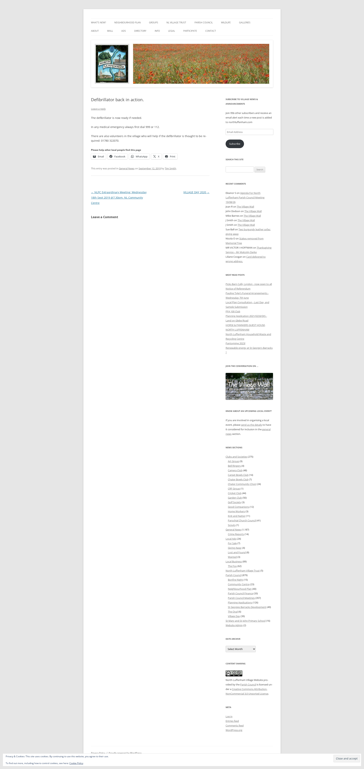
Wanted (232, 557)
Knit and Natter (236, 516)
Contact (210, 30)
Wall (110, 30)
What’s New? (98, 22)
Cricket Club (234, 493)
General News (126, 168)
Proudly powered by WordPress (125, 753)
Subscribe (234, 143)
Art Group (233, 461)
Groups (153, 22)
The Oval (233, 611)
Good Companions (238, 506)
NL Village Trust (176, 22)
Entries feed (232, 721)
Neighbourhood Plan (127, 22)
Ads (123, 30)
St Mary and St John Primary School (245, 620)
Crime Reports (236, 534)
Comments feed (235, 725)
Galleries (244, 22)
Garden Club (235, 497)
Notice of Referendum (238, 288)
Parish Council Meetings (241, 598)
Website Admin (234, 625)
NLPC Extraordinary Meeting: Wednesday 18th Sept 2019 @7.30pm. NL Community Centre (119, 197)
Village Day (234, 616)
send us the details (251, 424)
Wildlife (226, 22)
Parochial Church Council (242, 520)
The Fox (232, 566)
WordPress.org (234, 730)
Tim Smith (170, 168)
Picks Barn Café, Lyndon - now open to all (249, 284)
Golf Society (234, 502)
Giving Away (235, 548)
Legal (171, 30)
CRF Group (234, 488)
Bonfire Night (235, 579)
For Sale (232, 543)
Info (157, 30)
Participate (190, 30)
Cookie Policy (76, 763)
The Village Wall (245, 206)
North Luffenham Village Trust (243, 570)
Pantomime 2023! (235, 343)
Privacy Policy (98, 753)
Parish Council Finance (240, 593)
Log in (229, 716)
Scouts (231, 525)
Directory (140, 30)
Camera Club (235, 470)
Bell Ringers (234, 465)
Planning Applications (240, 602)
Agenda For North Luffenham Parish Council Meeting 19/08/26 (245, 197)
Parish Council (204, 22)
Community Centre (238, 584)
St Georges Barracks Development (247, 607)
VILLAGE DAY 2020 (196, 192)
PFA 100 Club (233, 311)
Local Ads (231, 538)
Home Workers (236, 511)
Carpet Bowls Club (238, 475)
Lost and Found (237, 552)
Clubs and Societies (236, 456)
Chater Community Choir (242, 484)
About (95, 30)
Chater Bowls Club (238, 479)
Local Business (234, 561)
